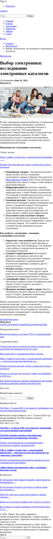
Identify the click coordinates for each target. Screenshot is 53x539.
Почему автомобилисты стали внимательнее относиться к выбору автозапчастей (21, 444)
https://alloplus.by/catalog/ (17, 179)
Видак (3, 38)
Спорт (9, 34)
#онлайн (4, 319)
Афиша (9, 31)
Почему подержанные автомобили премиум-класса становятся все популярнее (25, 461)
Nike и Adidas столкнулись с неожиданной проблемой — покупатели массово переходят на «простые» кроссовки (24, 452)
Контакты (10, 6)
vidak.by (4, 11)
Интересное (5, 56)
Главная (9, 21)
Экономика (11, 26)
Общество (10, 28)
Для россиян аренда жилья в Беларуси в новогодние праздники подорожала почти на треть (25, 347)
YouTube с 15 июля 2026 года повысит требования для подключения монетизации (26, 409)
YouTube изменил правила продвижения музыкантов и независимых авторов (20, 436)
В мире (9, 23)
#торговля (13, 319)
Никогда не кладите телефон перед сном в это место (25, 502)
